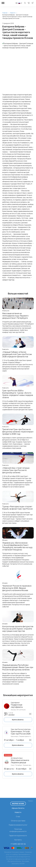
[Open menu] (3, 3)
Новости (18, 812)
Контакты (18, 840)
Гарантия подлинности (18, 835)
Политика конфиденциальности (18, 830)
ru (17, 3)
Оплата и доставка (18, 821)
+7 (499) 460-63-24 (18, 844)
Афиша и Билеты (18, 808)
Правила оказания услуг (18, 825)
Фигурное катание (18, 803)
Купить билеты (18, 720)
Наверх (30, 801)
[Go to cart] (32, 3)
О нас (18, 816)
